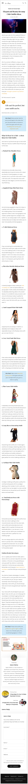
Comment (7, 727)
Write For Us (13, 776)
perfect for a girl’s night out (12, 628)
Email (6, 748)
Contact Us (20, 776)
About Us (7, 776)
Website (6, 754)
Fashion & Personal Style (14, 8)
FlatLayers (20, 780)
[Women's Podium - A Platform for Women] (8, 5)
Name (6, 742)
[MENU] (3, 3)
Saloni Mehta (14, 665)
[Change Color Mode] (23, 3)
